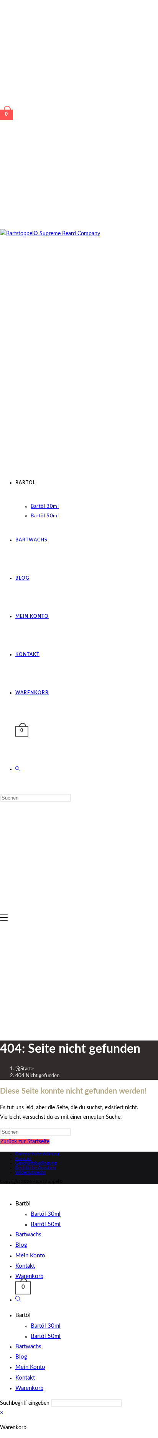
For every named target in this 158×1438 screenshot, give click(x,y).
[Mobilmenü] (4, 918)
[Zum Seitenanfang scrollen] (2, 1188)
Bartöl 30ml (46, 1214)
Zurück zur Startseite (24, 1141)
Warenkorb (29, 1276)
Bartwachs (28, 1235)
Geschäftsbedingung (36, 1163)
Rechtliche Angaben (35, 1167)
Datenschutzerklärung (37, 1154)
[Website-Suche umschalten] (18, 1299)
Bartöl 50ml (46, 1224)
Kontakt (23, 1158)
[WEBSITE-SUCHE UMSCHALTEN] (17, 769)
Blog (21, 1245)
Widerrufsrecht (30, 1172)
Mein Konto (30, 1256)
